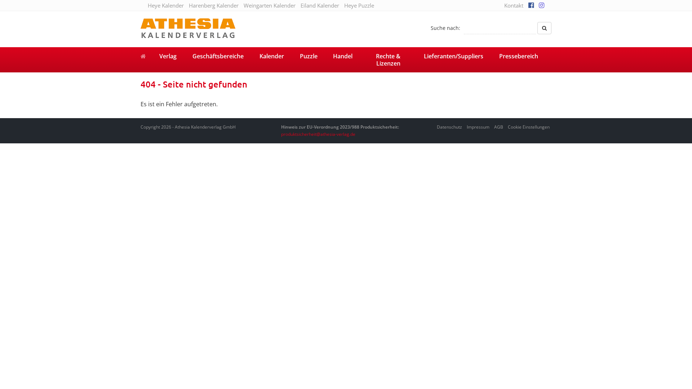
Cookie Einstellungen (529, 127)
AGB (498, 127)
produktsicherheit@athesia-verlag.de (318, 134)
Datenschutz (449, 127)
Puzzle (309, 56)
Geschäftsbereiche (218, 56)
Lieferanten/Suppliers (453, 56)
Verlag (168, 56)
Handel (342, 56)
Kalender (272, 56)
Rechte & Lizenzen (388, 59)
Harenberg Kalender (214, 5)
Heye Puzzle (359, 5)
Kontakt (513, 5)
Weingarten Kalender (270, 5)
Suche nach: (445, 27)
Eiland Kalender (320, 5)
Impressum (478, 127)
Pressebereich (518, 56)
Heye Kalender (166, 5)
